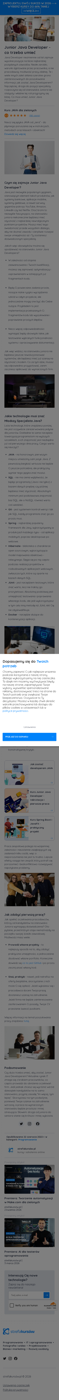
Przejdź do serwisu (16, 737)
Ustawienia (30, 727)
